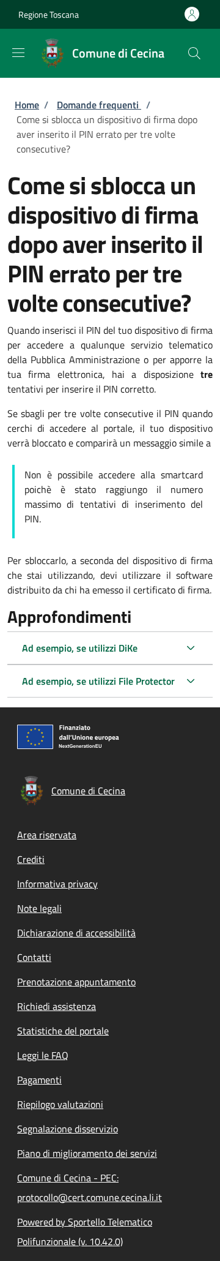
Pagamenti (39, 1079)
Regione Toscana (48, 14)
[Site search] (194, 53)
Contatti (34, 957)
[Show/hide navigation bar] (18, 53)
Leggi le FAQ (42, 1055)
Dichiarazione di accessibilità (76, 932)
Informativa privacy (57, 883)
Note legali (39, 908)
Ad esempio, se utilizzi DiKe (80, 648)
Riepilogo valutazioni (60, 1104)
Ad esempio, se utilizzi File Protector (98, 681)
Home (27, 104)
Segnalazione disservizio (67, 1128)
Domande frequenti (99, 104)
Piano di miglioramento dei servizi (87, 1153)
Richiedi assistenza (56, 1006)
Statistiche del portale (63, 1030)
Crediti (31, 859)
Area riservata (46, 834)
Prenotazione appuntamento (76, 981)
